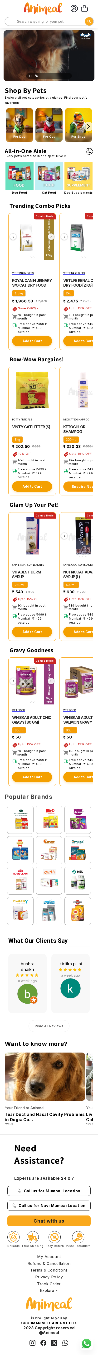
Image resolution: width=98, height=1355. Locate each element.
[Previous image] (13, 236)
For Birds (78, 136)
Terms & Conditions (49, 1270)
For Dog (19, 136)
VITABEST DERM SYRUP (26, 574)
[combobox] (49, 21)
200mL (71, 439)
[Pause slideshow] (30, 76)
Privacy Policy (49, 1277)
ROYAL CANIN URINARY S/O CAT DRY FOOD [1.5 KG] (32, 285)
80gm (19, 730)
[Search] (9, 21)
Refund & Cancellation (49, 1263)
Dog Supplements (78, 192)
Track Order (49, 1283)
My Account (49, 1256)
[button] (84, 8)
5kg (17, 439)
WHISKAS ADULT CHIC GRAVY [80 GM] (31, 720)
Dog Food (19, 192)
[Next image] (51, 236)
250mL (20, 585)
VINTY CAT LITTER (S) (31, 426)
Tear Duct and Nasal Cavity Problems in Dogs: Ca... (45, 1117)
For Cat (49, 136)
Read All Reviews (49, 1026)
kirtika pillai (27, 963)
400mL (71, 585)
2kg (68, 293)
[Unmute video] (37, 76)
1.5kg (19, 293)
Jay (70, 963)
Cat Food (49, 192)
